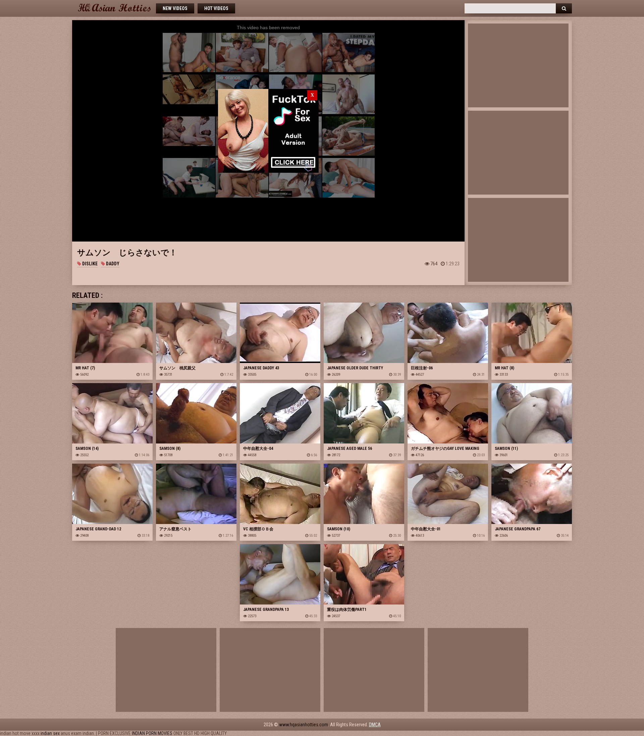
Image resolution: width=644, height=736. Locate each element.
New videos (175, 8)
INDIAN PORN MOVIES (152, 733)
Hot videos (216, 8)
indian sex (50, 733)
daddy (112, 263)
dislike (89, 263)
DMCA (375, 724)
